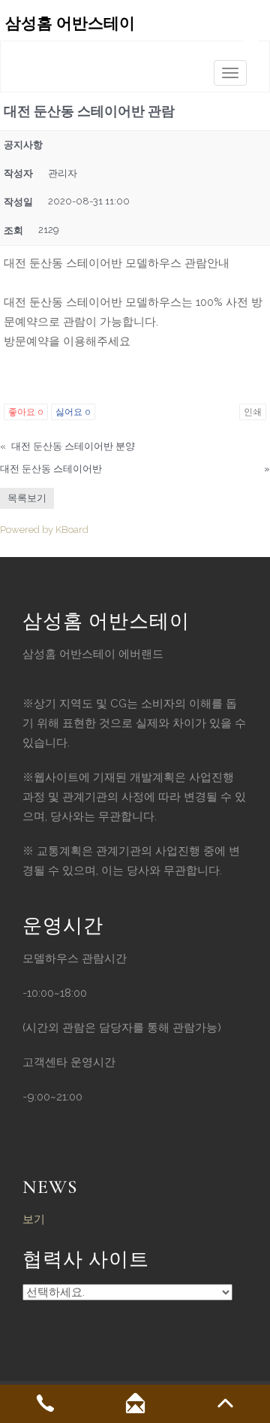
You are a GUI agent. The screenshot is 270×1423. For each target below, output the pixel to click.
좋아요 (26, 412)
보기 (33, 1219)
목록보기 (27, 498)
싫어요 (73, 412)
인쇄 (253, 412)
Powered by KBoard (44, 529)
